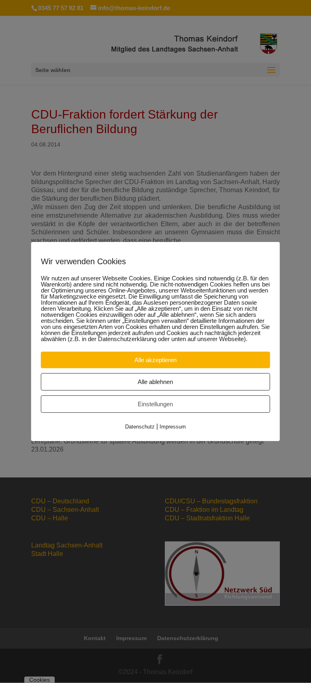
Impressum (173, 427)
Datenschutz (140, 427)
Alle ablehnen (155, 381)
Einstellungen (155, 404)
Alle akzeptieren (155, 359)
